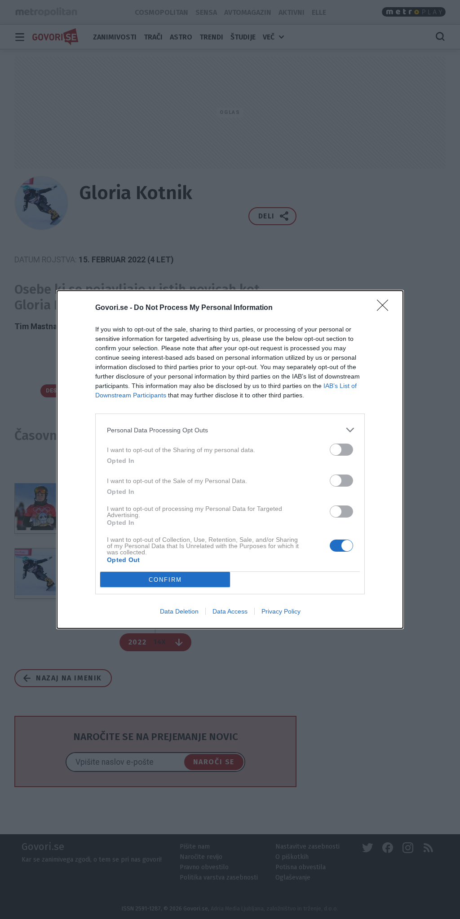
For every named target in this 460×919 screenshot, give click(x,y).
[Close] (385, 308)
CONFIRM (165, 579)
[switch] (341, 450)
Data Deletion (179, 611)
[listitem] (230, 430)
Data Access (230, 611)
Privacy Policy (281, 611)
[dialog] (230, 459)
